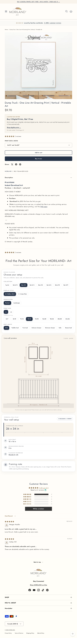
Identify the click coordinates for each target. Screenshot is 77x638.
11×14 (22, 319)
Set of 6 (49, 285)
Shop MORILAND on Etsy (38, 585)
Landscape (16, 303)
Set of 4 (32, 285)
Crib (6, 328)
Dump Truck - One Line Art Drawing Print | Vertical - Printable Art (26, 29)
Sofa (60, 328)
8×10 (14, 319)
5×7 (7, 319)
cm (11, 312)
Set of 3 (23, 285)
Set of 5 (40, 285)
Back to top (37, 562)
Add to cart (38, 153)
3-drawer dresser (36, 328)
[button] (71, 11)
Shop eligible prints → (14, 127)
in (6, 312)
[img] (9, 522)
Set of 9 (65, 285)
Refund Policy (40, 633)
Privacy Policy (8, 633)
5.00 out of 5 (43, 488)
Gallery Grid (10, 294)
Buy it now (38, 159)
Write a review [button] (38, 509)
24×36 (67, 319)
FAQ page (43, 207)
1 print (7, 285)
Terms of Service (19, 633)
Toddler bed (15, 328)
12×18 (36, 319)
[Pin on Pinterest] (20, 164)
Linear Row (23, 294)
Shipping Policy (30, 633)
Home (6, 29)
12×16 (29, 319)
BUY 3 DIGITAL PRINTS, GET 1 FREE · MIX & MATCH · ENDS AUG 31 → (38, 2)
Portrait (7, 303)
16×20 (44, 319)
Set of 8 (57, 285)
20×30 (60, 319)
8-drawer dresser (50, 328)
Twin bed (25, 328)
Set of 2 (15, 285)
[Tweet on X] (12, 164)
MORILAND (8, 171)
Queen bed (68, 328)
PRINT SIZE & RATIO (11, 141)
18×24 (52, 319)
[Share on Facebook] (16, 164)
